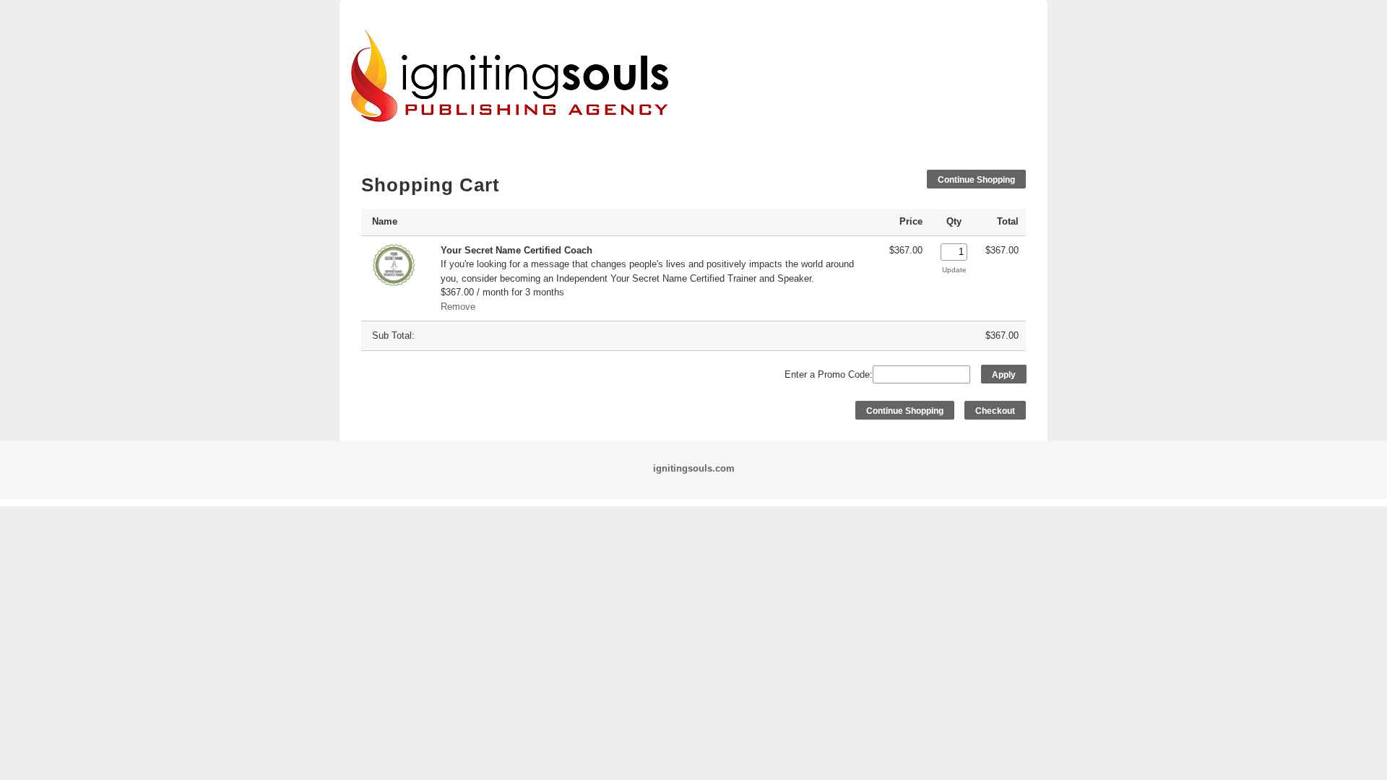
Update (954, 270)
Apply (1004, 375)
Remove (458, 306)
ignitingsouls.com (694, 468)
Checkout (995, 411)
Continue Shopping (976, 180)
